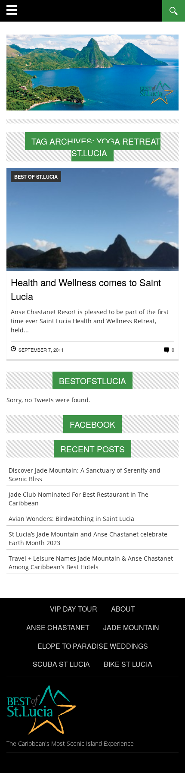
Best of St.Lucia (36, 176)
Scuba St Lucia (61, 664)
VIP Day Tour (73, 609)
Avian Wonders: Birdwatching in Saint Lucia (71, 518)
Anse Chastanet (57, 627)
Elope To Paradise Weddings (92, 646)
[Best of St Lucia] (92, 71)
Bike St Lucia (128, 664)
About (123, 609)
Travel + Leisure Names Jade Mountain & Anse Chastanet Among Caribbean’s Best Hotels (91, 562)
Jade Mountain (131, 627)
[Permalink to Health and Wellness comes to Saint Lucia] (92, 246)
